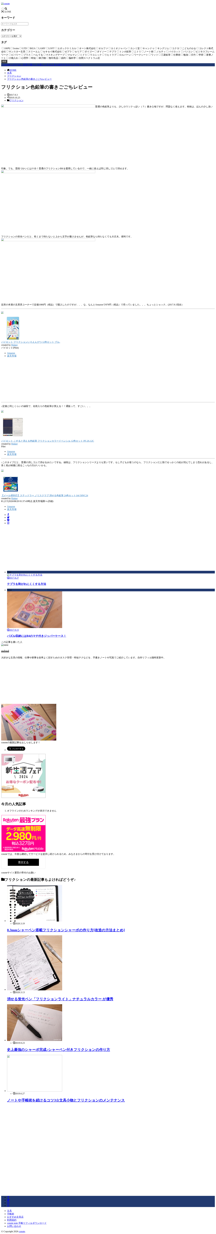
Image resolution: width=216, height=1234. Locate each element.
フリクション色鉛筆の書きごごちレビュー (29, 79)
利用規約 (11, 1220)
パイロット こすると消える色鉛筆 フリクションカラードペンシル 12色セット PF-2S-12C (47, 441)
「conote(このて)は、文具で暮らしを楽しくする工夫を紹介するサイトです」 (41, 64)
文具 (9, 73)
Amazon (11, 353)
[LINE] (8, 520)
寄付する (23, 862)
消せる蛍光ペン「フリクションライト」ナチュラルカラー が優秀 (60, 999)
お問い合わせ (14, 1226)
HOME (12, 70)
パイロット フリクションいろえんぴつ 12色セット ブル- (30, 342)
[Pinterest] (8, 523)
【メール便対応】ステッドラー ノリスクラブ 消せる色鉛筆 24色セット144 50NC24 (44, 495)
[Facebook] (8, 514)
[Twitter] (8, 517)
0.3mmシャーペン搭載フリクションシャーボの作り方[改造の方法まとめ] (66, 930)
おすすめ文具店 (15, 1217)
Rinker (14, 345)
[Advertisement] (108, 380)
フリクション (14, 76)
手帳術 (10, 1214)
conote (22, 1231)
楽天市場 (11, 356)
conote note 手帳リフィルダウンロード (27, 1223)
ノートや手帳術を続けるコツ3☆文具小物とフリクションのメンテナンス (66, 1100)
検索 (4, 61)
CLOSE (7, 11)
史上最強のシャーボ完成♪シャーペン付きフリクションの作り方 (58, 1050)
